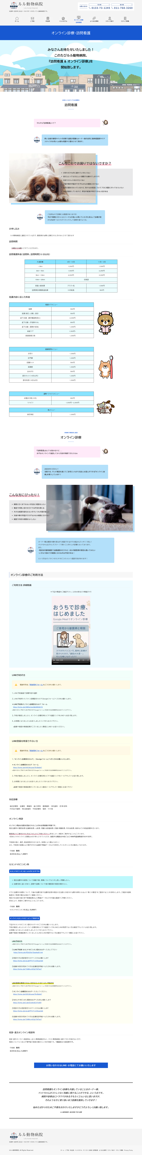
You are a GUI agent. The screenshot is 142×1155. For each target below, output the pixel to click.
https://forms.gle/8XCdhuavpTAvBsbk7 (27, 767)
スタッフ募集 (119, 1150)
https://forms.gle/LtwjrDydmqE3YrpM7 (27, 1002)
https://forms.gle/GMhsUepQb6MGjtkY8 (28, 707)
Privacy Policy (128, 1150)
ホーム (62, 1150)
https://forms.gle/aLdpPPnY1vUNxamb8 (28, 961)
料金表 (72, 1150)
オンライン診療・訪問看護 (90, 1150)
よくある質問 (103, 1150)
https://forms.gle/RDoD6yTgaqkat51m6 (28, 952)
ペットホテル (78, 1150)
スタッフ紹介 (111, 1150)
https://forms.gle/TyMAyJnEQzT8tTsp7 (27, 969)
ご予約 (67, 1150)
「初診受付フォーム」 (36, 685)
